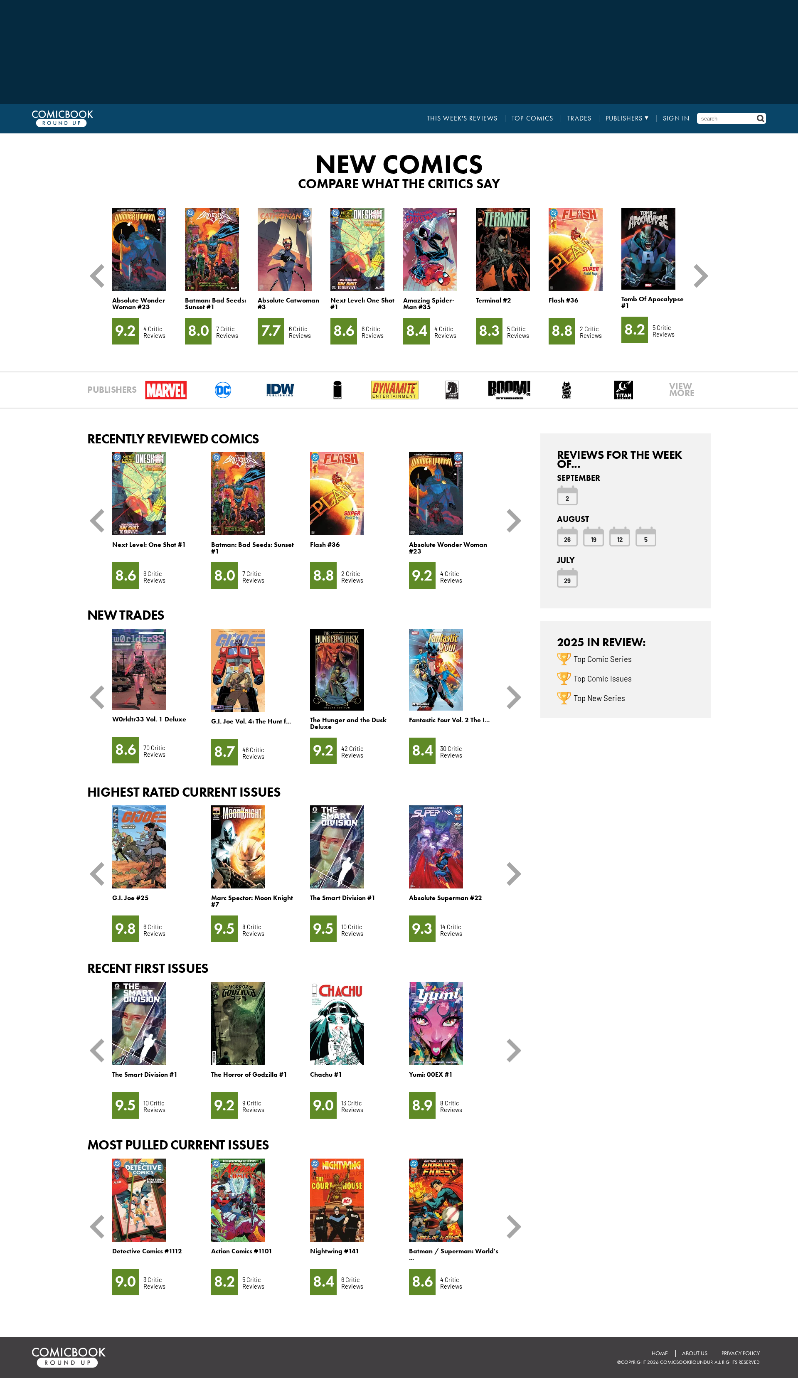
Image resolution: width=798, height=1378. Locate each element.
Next (698, 276)
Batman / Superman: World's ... (453, 1254)
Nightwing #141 (335, 1251)
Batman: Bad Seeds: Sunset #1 (215, 303)
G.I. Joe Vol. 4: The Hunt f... (251, 721)
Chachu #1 (326, 1074)
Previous (100, 276)
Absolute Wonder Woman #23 (138, 303)
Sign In (676, 118)
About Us (694, 1353)
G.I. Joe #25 (130, 898)
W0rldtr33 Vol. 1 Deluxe (149, 719)
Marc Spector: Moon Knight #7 (252, 901)
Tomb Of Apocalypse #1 (652, 302)
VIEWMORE (682, 389)
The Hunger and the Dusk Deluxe (348, 723)
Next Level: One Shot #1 (362, 303)
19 (593, 539)
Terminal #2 (493, 300)
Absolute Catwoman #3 (288, 303)
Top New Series (599, 698)
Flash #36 (564, 300)
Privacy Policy (741, 1353)
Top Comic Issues (603, 678)
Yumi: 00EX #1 (431, 1074)
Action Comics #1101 (242, 1251)
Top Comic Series (603, 659)
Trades (579, 118)
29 (567, 580)
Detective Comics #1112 (147, 1251)
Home (660, 1353)
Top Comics (532, 118)
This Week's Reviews (462, 118)
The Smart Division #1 (343, 898)
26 (567, 539)
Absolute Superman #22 (445, 898)
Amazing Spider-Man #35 (429, 303)
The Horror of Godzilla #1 (249, 1074)
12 (620, 539)
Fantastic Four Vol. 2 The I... (449, 720)
